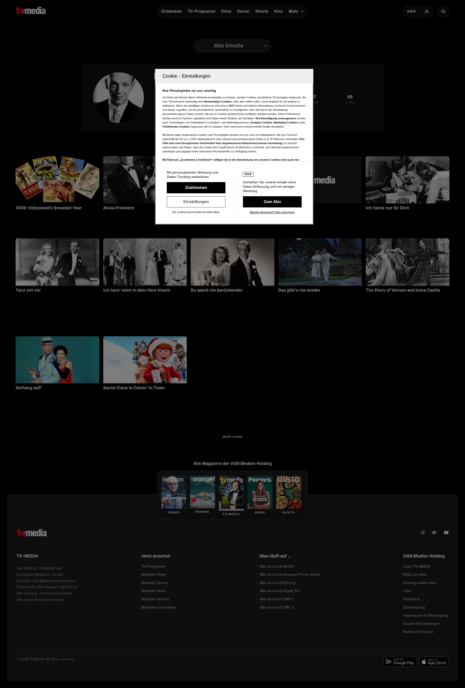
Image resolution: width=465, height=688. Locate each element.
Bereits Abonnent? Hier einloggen (272, 212)
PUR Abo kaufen (272, 201)
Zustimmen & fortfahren (196, 187)
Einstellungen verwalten (196, 201)
